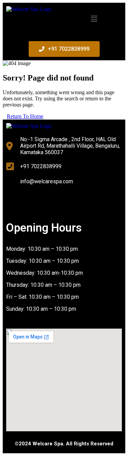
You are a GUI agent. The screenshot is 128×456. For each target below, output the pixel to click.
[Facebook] (14, 201)
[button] (94, 18)
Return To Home (25, 116)
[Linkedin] (67, 201)
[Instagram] (41, 201)
